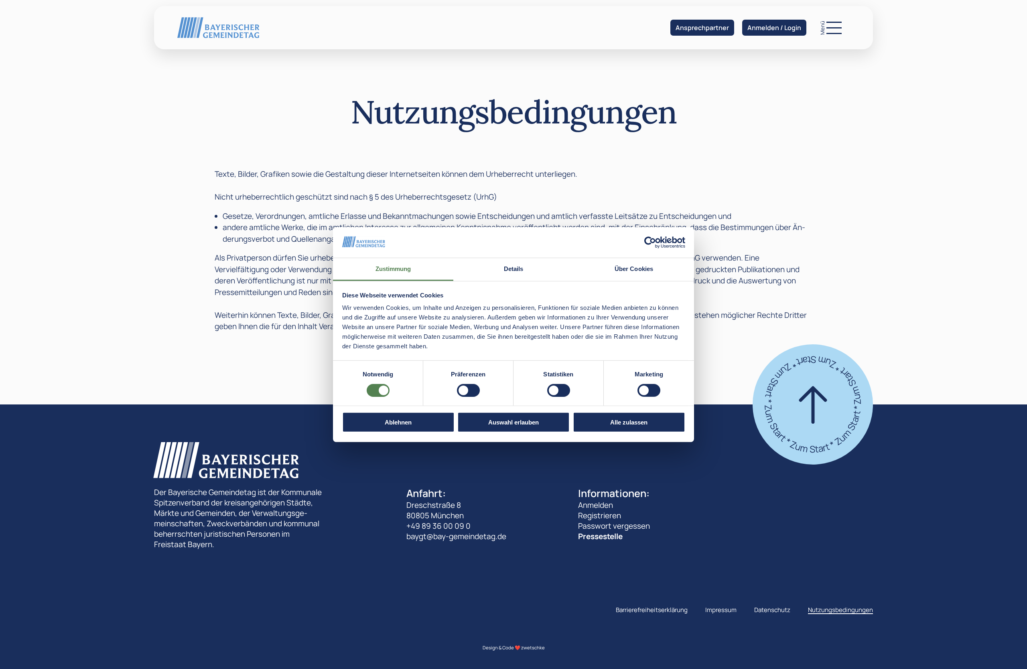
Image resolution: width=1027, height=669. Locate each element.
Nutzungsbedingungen (840, 610)
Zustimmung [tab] (393, 268)
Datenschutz (772, 610)
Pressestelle (600, 536)
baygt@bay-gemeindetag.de (456, 536)
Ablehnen (398, 422)
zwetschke (533, 648)
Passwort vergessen (614, 526)
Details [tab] (514, 268)
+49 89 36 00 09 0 (438, 526)
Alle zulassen (628, 422)
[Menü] (834, 28)
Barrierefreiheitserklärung (652, 610)
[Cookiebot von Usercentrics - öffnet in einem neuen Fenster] (650, 242)
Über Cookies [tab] (634, 268)
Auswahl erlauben (513, 422)
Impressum (721, 610)
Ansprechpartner (702, 27)
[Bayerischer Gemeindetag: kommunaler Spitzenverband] (218, 27)
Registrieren (599, 515)
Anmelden (595, 505)
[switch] (468, 390)
